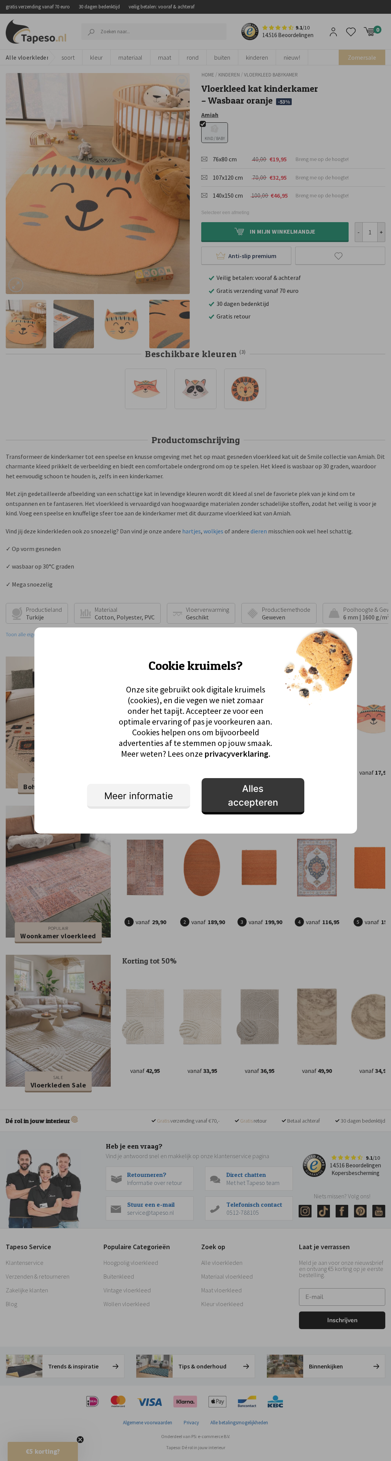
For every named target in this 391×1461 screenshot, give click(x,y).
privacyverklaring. (237, 753)
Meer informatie (138, 795)
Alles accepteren (253, 795)
